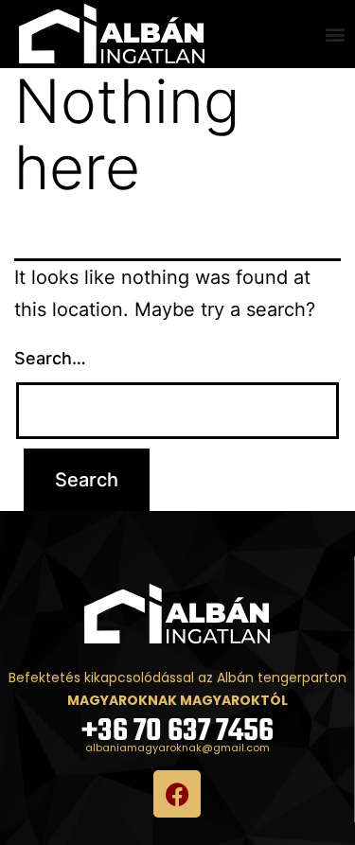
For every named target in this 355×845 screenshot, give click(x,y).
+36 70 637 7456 (177, 732)
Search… (50, 358)
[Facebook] (177, 794)
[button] (335, 34)
